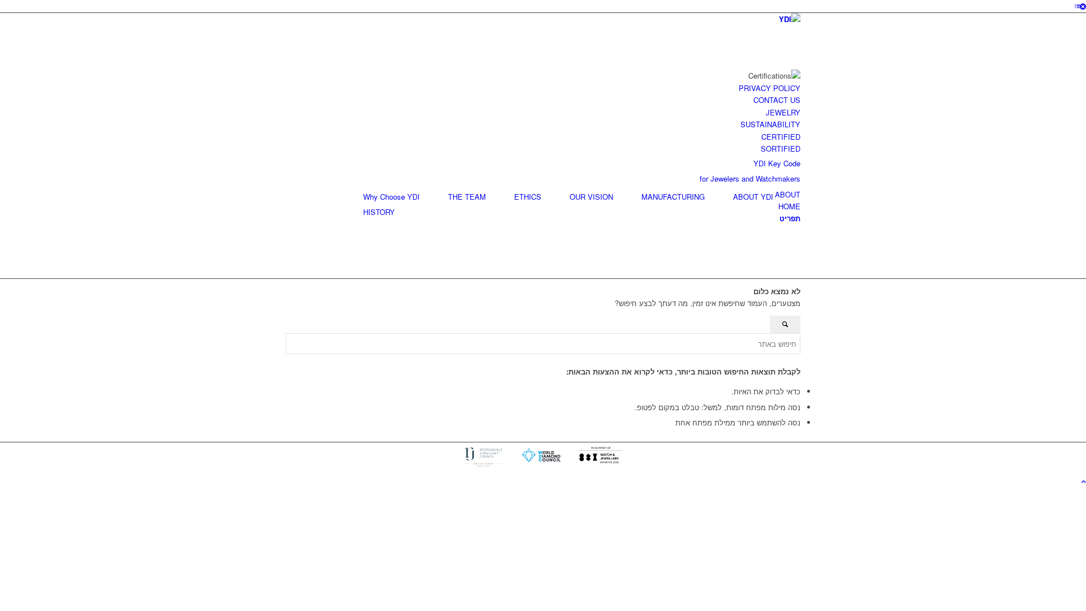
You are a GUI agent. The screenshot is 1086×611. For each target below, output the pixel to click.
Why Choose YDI (391, 196)
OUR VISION (591, 196)
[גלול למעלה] (1083, 481)
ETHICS (527, 196)
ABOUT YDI (753, 196)
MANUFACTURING (673, 196)
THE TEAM (467, 196)
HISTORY (379, 211)
